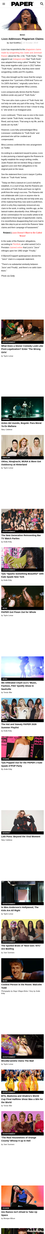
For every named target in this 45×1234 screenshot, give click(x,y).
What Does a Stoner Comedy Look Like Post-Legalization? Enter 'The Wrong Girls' (22, 349)
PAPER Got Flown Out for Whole (18, 612)
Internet (6, 833)
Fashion (5, 759)
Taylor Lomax (8, 356)
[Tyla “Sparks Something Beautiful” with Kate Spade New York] (22, 557)
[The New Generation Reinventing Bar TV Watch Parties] (22, 519)
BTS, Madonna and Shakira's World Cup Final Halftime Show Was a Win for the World (22, 1099)
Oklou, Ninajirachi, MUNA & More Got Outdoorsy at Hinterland (21, 463)
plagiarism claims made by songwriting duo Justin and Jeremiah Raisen (21, 52)
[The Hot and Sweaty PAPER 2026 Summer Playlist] (22, 708)
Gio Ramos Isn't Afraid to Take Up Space (19, 1213)
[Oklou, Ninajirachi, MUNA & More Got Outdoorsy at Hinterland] (22, 445)
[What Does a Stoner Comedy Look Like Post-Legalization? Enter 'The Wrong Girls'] (22, 330)
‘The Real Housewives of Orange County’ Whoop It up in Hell (18, 1139)
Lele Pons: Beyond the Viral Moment (20, 836)
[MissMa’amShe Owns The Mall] (22, 1045)
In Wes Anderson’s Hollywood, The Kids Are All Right (19, 909)
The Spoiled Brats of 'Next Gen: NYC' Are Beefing (21, 947)
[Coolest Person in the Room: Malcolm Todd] (22, 968)
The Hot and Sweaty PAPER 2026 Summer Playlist (18, 726)
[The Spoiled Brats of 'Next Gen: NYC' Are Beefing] (22, 930)
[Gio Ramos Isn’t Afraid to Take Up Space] (22, 1196)
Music (22, 35)
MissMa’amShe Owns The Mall (17, 1061)
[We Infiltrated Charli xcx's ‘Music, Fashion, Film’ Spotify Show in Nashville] (22, 667)
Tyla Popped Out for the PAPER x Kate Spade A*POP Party (21, 764)
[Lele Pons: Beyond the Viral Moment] (22, 820)
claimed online (16, 247)
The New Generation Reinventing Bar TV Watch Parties (21, 537)
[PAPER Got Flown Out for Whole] (22, 596)
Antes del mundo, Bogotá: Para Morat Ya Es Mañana (21, 424)
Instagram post (19, 59)
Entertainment (8, 342)
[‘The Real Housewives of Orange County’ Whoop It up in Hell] (22, 1121)
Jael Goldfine (15, 43)
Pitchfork (16, 244)
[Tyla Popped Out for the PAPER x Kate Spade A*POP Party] (22, 747)
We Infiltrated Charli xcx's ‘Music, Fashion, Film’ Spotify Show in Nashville (19, 686)
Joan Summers (9, 953)
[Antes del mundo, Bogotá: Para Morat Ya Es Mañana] (22, 407)
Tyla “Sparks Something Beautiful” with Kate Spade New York (22, 575)
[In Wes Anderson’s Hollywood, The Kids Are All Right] (22, 891)
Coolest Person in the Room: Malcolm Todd (21, 986)
